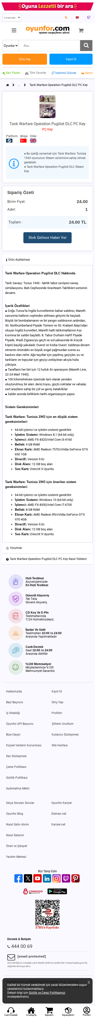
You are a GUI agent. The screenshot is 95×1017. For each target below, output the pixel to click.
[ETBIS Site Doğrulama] (47, 928)
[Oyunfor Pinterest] (76, 878)
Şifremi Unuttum (63, 724)
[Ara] (86, 45)
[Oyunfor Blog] (66, 17)
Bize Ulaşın (13, 734)
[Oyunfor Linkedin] (47, 878)
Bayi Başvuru (14, 702)
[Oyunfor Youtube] (38, 878)
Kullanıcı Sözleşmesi (65, 734)
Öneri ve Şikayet (16, 846)
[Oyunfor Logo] (47, 30)
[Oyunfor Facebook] (19, 878)
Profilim (57, 713)
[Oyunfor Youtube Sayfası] (77, 17)
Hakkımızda (14, 691)
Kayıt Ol (57, 691)
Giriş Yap (57, 702)
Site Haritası (60, 745)
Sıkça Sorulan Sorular (20, 803)
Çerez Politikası (16, 767)
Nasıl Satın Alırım (17, 824)
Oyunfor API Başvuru (19, 724)
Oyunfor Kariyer (61, 803)
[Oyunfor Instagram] (57, 878)
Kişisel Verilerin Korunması (23, 745)
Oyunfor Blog (14, 813)
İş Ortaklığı (13, 713)
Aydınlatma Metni (17, 788)
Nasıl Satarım (15, 835)
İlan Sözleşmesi (16, 756)
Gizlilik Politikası (17, 777)
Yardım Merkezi (16, 857)
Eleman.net (58, 813)
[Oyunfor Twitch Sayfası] (89, 17)
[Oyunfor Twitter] (28, 878)
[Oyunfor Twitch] (66, 878)
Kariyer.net (58, 824)
